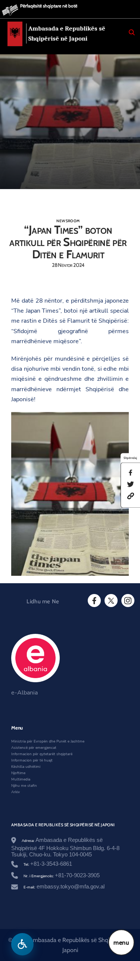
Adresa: (65, 848)
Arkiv (15, 792)
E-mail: (64, 887)
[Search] (131, 32)
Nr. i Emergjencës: (62, 876)
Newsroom (68, 220)
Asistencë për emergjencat (33, 747)
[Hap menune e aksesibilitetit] (22, 944)
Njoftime (18, 773)
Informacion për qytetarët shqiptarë (41, 754)
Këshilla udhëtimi (25, 766)
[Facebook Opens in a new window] (94, 600)
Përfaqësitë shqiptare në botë (48, 6)
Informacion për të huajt (32, 760)
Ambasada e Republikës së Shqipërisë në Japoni (66, 33)
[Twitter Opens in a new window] (110, 600)
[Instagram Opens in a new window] (127, 600)
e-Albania (24, 693)
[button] (130, 495)
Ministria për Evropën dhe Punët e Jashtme (47, 741)
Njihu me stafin (24, 785)
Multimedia (20, 779)
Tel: (48, 864)
